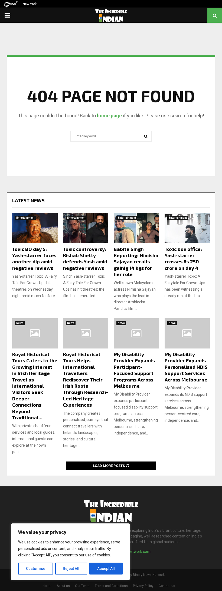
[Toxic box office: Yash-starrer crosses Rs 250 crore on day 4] (187, 228)
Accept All (106, 568)
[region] (70, 551)
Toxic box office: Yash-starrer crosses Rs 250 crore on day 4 (183, 258)
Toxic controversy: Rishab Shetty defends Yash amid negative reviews (85, 258)
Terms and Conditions (111, 586)
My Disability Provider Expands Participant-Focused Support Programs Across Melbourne (134, 370)
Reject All (71, 568)
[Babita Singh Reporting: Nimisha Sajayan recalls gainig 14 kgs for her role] (136, 228)
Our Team (82, 586)
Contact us (167, 586)
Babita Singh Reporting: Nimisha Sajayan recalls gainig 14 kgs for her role (136, 261)
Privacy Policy (143, 586)
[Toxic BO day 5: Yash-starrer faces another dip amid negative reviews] (35, 228)
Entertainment (25, 217)
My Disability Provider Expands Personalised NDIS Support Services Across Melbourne (186, 367)
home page (109, 115)
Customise (35, 568)
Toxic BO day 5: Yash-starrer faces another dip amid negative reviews (34, 258)
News (19, 322)
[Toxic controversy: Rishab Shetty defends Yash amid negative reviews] (86, 228)
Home (47, 586)
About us (63, 586)
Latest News (28, 200)
